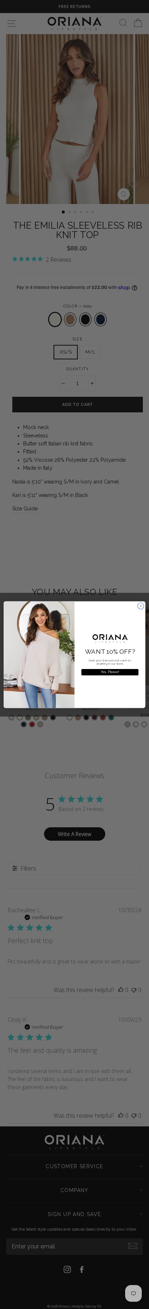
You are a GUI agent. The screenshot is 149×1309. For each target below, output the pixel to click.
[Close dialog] (140, 606)
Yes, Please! (110, 672)
